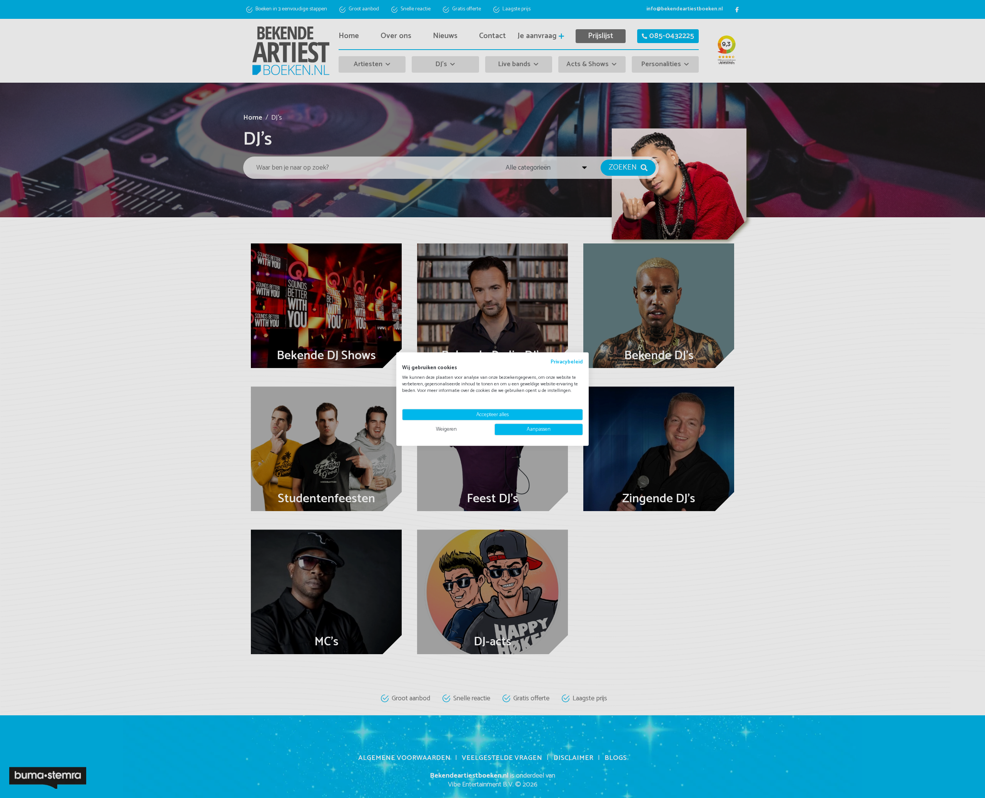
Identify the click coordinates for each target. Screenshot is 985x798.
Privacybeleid (567, 362)
